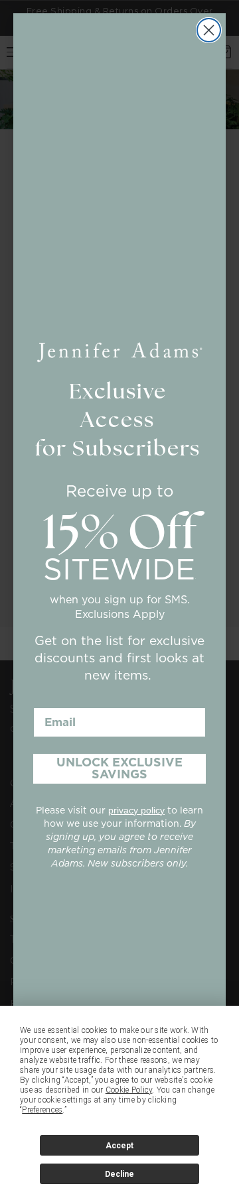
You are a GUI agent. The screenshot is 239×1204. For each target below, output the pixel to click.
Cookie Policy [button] (129, 1090)
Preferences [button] (42, 1109)
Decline (119, 1174)
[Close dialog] (208, 30)
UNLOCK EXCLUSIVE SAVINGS (119, 768)
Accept (119, 1145)
